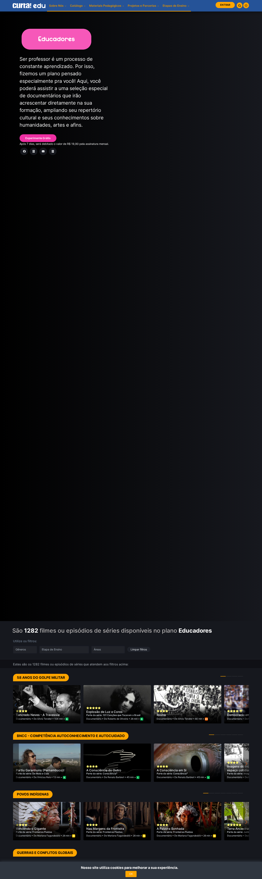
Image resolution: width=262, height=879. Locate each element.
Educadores (195, 630)
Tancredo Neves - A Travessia (37, 715)
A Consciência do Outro (103, 770)
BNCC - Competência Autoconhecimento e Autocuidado (71, 736)
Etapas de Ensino (175, 5)
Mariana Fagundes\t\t (48, 835)
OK (131, 874)
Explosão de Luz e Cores (104, 712)
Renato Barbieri (116, 777)
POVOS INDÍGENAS (33, 794)
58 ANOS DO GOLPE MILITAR (41, 678)
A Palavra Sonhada (170, 829)
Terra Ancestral (238, 829)
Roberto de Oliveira (118, 718)
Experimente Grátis (38, 138)
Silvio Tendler (44, 718)
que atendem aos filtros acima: (105, 664)
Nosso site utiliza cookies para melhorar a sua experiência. (131, 868)
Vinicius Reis (44, 777)
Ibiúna (161, 715)
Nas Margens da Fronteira (105, 829)
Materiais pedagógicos (105, 5)
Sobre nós (56, 5)
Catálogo (76, 5)
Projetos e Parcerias (142, 5)
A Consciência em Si (171, 770)
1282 (31, 630)
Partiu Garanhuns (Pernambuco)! (40, 770)
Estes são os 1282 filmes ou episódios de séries (48, 664)
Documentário (24, 718)
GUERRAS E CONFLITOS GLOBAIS (45, 853)
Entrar (225, 4)
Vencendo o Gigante (31, 829)
